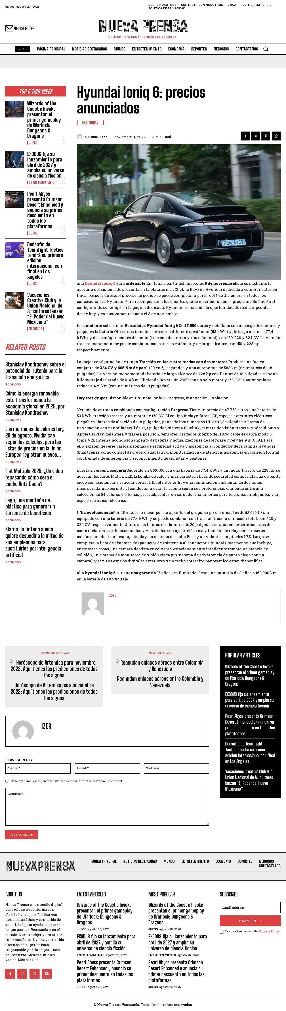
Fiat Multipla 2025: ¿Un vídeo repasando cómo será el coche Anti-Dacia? (34, 477)
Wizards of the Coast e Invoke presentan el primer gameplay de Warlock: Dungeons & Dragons (44, 119)
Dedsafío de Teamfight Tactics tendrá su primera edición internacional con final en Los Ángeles (250, 752)
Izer (103, 137)
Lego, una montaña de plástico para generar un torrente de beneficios (30, 506)
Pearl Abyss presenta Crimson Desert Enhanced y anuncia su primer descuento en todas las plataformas (45, 210)
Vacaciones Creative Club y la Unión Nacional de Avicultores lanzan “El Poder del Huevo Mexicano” (46, 308)
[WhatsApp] (276, 136)
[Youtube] (47, 974)
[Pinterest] (265, 136)
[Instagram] (22, 974)
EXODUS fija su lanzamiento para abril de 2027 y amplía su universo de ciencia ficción (45, 165)
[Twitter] (255, 136)
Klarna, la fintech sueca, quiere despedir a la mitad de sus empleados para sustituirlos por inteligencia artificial (34, 542)
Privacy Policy (269, 931)
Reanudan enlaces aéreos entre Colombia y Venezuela (160, 682)
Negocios (35, 329)
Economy (13, 384)
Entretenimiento (42, 182)
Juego (33, 142)
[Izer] (81, 137)
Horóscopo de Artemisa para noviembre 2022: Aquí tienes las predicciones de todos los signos (54, 691)
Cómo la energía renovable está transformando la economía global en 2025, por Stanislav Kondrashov (35, 403)
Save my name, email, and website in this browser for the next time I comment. (67, 781)
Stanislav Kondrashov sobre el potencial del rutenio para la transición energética (35, 371)
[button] (265, 48)
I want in (247, 920)
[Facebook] (245, 136)
